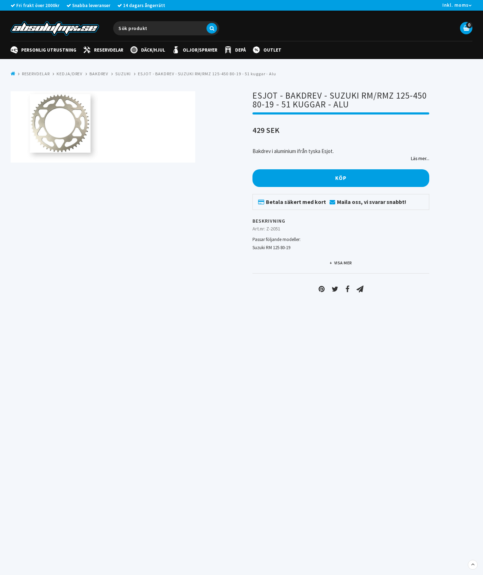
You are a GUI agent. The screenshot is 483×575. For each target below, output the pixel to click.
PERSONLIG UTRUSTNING (48, 50)
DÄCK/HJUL (153, 50)
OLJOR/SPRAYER (200, 50)
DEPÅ (240, 50)
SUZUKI (123, 73)
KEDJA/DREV (69, 73)
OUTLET (272, 50)
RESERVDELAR (108, 50)
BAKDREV (98, 73)
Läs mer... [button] (420, 159)
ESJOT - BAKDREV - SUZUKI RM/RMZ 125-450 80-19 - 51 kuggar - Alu (207, 73)
